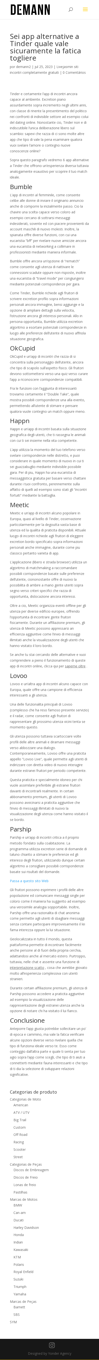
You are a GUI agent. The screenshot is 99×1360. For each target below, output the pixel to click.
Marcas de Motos (23, 1199)
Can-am (19, 1212)
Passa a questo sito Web (29, 881)
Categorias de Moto (25, 1099)
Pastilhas (20, 1192)
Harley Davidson (26, 1227)
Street (18, 1157)
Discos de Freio (25, 1177)
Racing (18, 1142)
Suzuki (18, 1279)
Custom (19, 1127)
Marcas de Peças (23, 1301)
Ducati (18, 1220)
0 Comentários (74, 72)
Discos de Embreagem (31, 1170)
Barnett (19, 1307)
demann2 (23, 66)
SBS (16, 1314)
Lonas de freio (24, 1184)
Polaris (18, 1264)
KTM (17, 1257)
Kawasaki (20, 1249)
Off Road (20, 1134)
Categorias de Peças (26, 1164)
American (20, 1105)
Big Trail (19, 1120)
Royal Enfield (23, 1271)
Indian (18, 1242)
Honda (18, 1234)
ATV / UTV (21, 1112)
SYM (13, 1322)
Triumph (19, 1286)
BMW (17, 1205)
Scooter (19, 1149)
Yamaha (19, 1294)
